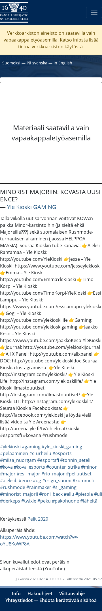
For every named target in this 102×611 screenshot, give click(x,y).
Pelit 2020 (37, 519)
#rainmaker (38, 487)
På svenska (37, 63)
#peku (44, 501)
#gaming (31, 446)
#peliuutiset (79, 474)
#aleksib (9, 480)
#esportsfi (48, 460)
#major (8, 474)
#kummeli (83, 480)
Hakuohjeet (39, 593)
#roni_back (51, 494)
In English (63, 63)
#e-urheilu (40, 453)
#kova (6, 467)
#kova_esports (29, 467)
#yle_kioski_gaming (62, 446)
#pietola (84, 494)
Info (16, 593)
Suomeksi (11, 63)
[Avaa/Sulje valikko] (94, 12)
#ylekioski (10, 446)
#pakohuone (65, 501)
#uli (98, 494)
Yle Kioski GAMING (31, 207)
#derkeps (10, 501)
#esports (62, 453)
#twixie (28, 501)
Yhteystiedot (19, 600)
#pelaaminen (14, 453)
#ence (25, 480)
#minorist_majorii (19, 494)
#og (37, 480)
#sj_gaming (64, 487)
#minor (89, 467)
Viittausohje (72, 593)
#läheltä (88, 501)
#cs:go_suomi (56, 480)
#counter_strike (63, 467)
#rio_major (53, 474)
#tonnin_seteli (75, 460)
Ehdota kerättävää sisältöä (68, 600)
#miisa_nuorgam (18, 460)
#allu (69, 494)
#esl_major (28, 474)
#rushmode (12, 487)
